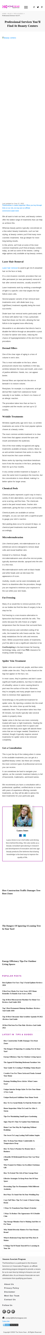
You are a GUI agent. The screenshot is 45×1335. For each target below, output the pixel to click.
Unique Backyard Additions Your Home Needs (21, 1097)
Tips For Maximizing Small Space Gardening (20, 1116)
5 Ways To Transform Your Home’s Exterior (20, 1208)
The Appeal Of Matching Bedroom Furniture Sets (22, 1062)
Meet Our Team (11, 1296)
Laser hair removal (10, 268)
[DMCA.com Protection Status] (10, 1325)
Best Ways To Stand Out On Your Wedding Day (21, 1195)
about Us (8, 1284)
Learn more (15, 211)
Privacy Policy (10, 1288)
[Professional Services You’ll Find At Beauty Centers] (22, 118)
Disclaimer (9, 1292)
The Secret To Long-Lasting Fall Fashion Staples (22, 1135)
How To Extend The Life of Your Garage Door (21, 1173)
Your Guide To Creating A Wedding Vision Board (22, 1068)
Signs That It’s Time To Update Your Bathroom (21, 1122)
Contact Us (10, 1300)
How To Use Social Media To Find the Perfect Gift (22, 1103)
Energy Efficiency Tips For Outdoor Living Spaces (22, 1057)
